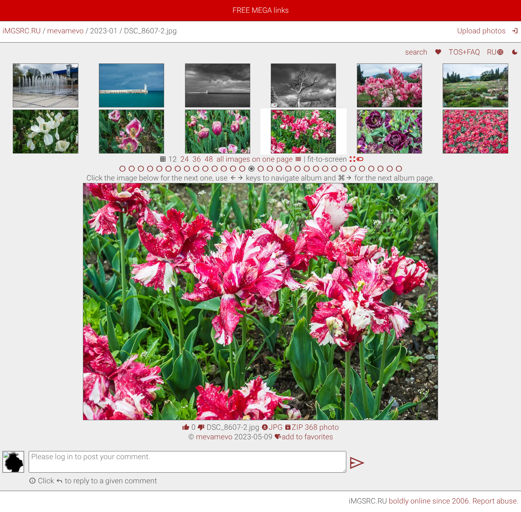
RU (495, 52)
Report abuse (494, 501)
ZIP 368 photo (311, 427)
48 (209, 159)
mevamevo (65, 31)
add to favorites (303, 437)
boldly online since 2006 (429, 501)
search (416, 52)
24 (184, 159)
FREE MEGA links (261, 10)
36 (196, 159)
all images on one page (259, 159)
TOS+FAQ (464, 52)
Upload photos (481, 31)
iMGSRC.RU (21, 31)
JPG (271, 427)
